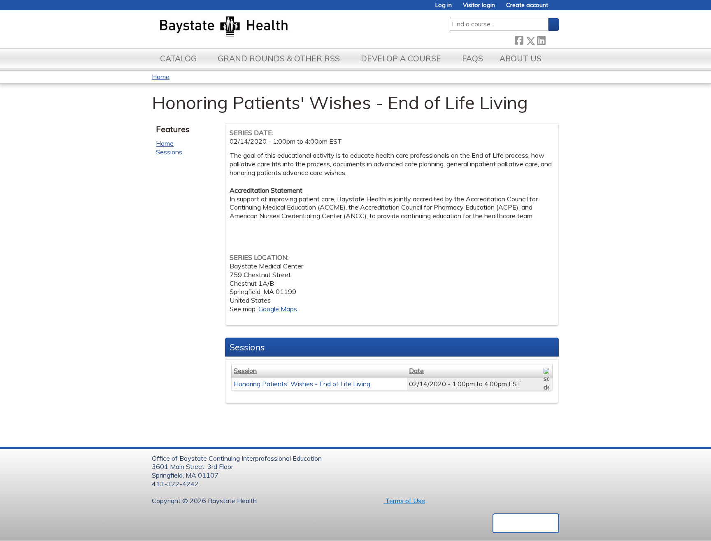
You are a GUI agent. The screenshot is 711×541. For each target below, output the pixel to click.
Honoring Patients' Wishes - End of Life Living (302, 384)
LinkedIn (541, 39)
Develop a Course (401, 58)
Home (161, 76)
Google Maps (277, 309)
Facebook (519, 39)
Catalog (178, 58)
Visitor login (479, 5)
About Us (520, 58)
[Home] (262, 27)
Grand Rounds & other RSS (279, 58)
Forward (552, 39)
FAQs (472, 58)
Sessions (169, 152)
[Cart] (556, 8)
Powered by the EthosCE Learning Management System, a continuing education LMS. (526, 523)
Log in (443, 5)
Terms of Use (404, 501)
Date (416, 370)
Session (245, 370)
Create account (527, 5)
